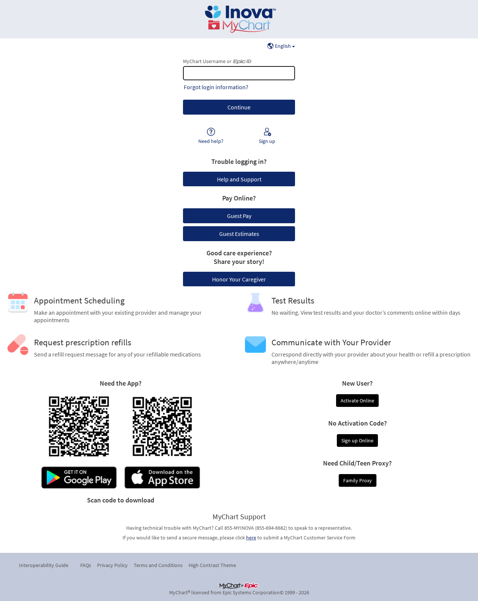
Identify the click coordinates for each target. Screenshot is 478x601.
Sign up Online (357, 440)
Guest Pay (239, 215)
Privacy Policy (112, 565)
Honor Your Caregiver (239, 279)
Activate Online (357, 400)
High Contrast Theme (212, 565)
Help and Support (239, 179)
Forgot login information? (216, 87)
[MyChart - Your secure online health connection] (239, 19)
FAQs (85, 565)
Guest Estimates (239, 233)
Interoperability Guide (43, 565)
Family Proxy (357, 480)
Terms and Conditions (158, 565)
